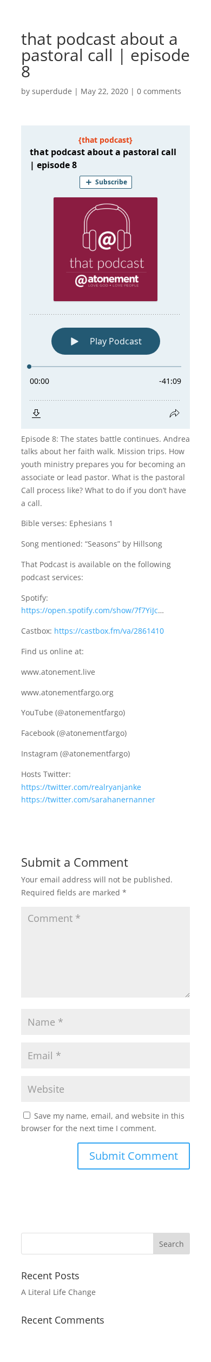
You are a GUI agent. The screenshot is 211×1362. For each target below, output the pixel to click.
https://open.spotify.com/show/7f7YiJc (89, 610)
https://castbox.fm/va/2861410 (109, 631)
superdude (52, 91)
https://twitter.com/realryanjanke (81, 787)
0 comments (159, 91)
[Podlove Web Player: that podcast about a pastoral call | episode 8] (105, 277)
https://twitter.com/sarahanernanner (88, 799)
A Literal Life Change (58, 1292)
